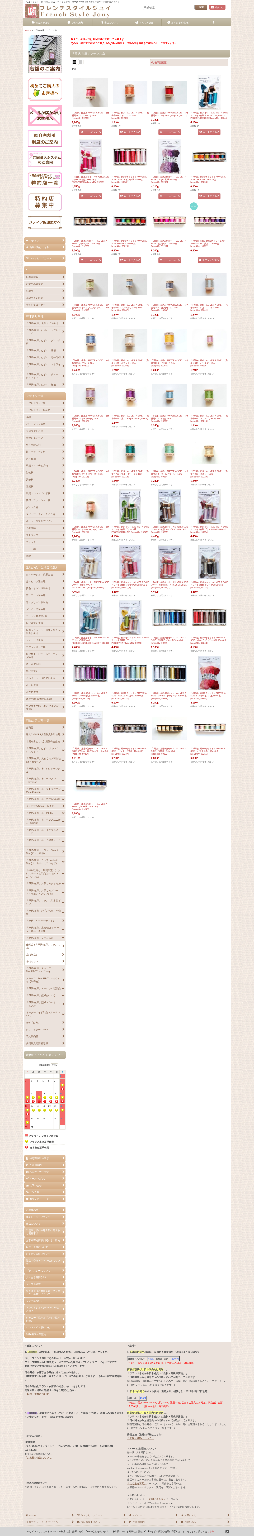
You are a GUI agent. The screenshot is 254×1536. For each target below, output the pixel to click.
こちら (210, 1531)
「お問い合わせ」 (156, 1499)
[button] (213, 22)
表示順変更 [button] (160, 62)
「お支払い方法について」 (39, 1457)
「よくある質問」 (137, 1483)
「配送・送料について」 (38, 1394)
